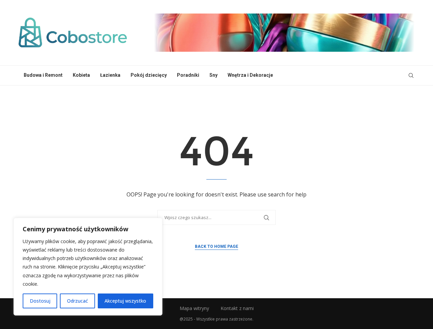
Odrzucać (77, 301)
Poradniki (188, 75)
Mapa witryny (194, 308)
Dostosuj (40, 301)
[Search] (411, 75)
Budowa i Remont (43, 75)
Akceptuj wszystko (125, 301)
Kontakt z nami (237, 308)
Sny (213, 75)
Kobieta (81, 75)
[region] (88, 266)
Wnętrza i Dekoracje (250, 75)
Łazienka (110, 75)
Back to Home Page (216, 246)
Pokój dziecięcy (149, 75)
